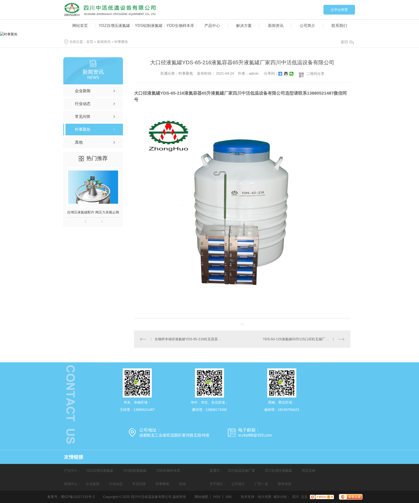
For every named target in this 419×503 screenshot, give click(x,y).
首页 (89, 42)
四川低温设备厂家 (241, 470)
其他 (182, 484)
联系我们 (339, 26)
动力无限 (264, 497)
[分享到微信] (292, 74)
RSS (216, 497)
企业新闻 (92, 484)
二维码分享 (315, 74)
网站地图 (201, 497)
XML (229, 497)
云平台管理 (339, 10)
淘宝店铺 (308, 470)
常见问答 (139, 484)
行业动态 (116, 484)
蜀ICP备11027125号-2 (78, 497)
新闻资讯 (275, 26)
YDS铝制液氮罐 (148, 26)
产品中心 (212, 26)
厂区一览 (261, 484)
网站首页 (80, 26)
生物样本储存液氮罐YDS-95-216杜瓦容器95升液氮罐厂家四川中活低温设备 (188, 339)
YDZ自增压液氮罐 (114, 26)
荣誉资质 (284, 484)
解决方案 (244, 26)
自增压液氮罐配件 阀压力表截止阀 (93, 212)
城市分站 (280, 497)
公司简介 (307, 26)
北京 (304, 497)
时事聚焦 (121, 42)
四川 (295, 497)
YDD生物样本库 (180, 26)
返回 (344, 42)
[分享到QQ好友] (286, 74)
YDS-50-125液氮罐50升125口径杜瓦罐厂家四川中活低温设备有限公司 (303, 339)
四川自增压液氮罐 (278, 470)
